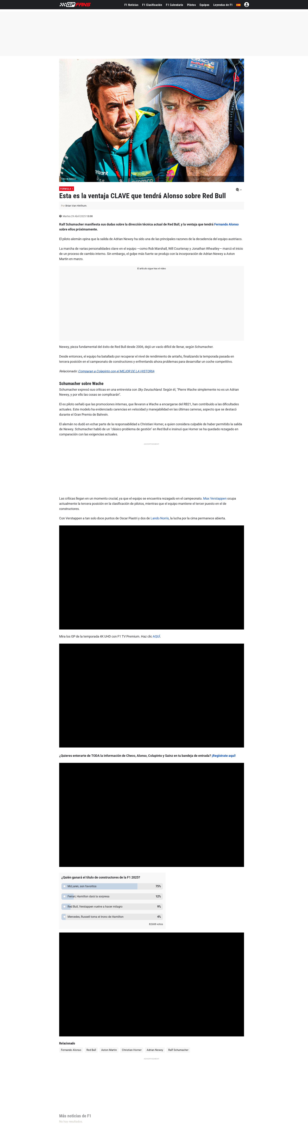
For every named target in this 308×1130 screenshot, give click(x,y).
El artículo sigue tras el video (151, 268)
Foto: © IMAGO (68, 179)
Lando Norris (160, 518)
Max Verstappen (215, 498)
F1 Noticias (131, 5)
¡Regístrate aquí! (224, 755)
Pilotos (191, 5)
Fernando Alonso (226, 224)
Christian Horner (132, 1050)
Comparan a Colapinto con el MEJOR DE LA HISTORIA (116, 371)
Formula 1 (66, 188)
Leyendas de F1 (223, 5)
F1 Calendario (174, 5)
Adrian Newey (155, 1050)
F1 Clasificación (152, 5)
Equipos (204, 5)
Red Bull (91, 1050)
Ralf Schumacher (178, 1050)
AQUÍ (156, 636)
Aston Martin (109, 1050)
